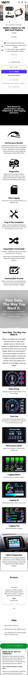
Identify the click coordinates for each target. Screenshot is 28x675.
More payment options (14, 75)
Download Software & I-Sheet (14, 83)
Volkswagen (19, 24)
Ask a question (14, 86)
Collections (12, 24)
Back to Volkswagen (15, 645)
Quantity (14, 54)
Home (7, 24)
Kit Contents (14, 80)
